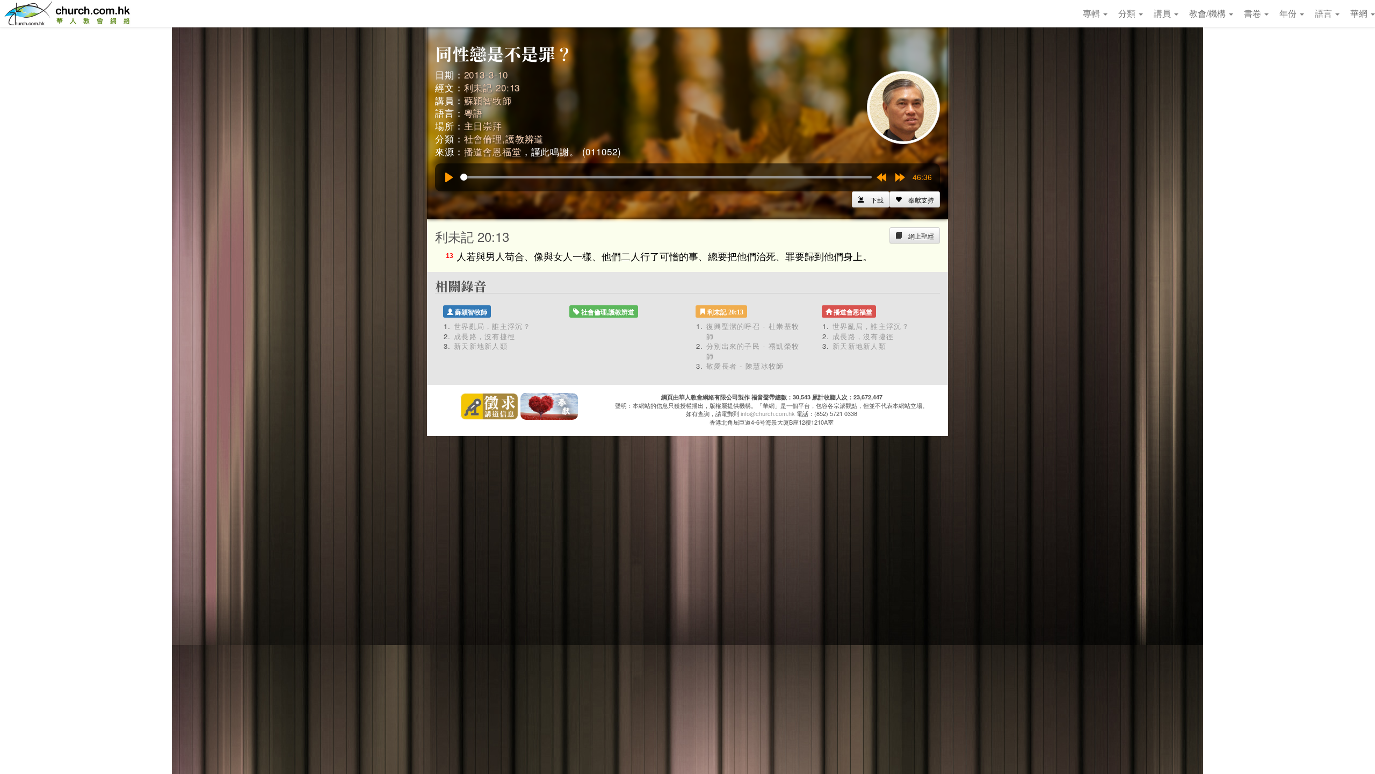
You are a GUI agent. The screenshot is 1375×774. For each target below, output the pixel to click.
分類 (1128, 13)
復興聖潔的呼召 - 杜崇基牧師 (752, 331)
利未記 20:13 (492, 87)
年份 (1289, 13)
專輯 (1092, 13)
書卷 (1253, 13)
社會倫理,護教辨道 (504, 138)
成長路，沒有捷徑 (484, 336)
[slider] (666, 177)
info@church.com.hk (768, 413)
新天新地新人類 (481, 346)
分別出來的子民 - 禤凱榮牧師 (752, 351)
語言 (1324, 13)
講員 (1163, 13)
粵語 (473, 112)
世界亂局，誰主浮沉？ (492, 326)
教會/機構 (1208, 13)
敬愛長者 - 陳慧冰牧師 (745, 366)
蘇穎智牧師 (488, 100)
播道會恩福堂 (493, 151)
